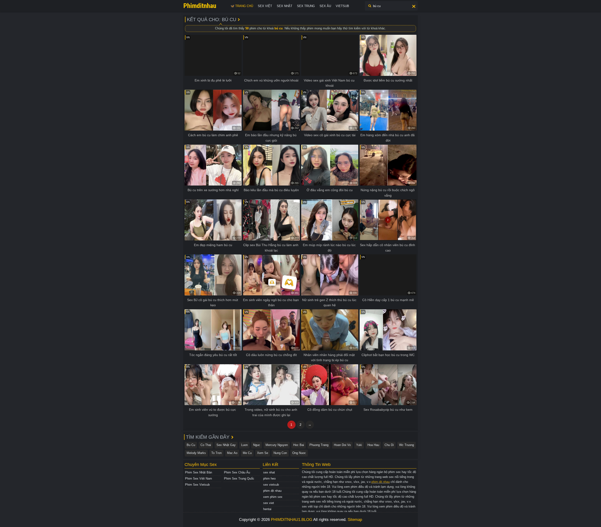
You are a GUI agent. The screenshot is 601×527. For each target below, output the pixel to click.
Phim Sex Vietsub (197, 484)
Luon (244, 445)
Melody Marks (196, 453)
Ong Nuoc (299, 453)
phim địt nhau (272, 490)
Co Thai (205, 445)
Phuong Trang (318, 445)
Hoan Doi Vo (342, 445)
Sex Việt (265, 6)
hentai (267, 509)
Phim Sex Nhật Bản (198, 472)
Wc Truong (406, 445)
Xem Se (262, 453)
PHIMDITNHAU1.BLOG (291, 519)
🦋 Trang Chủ (242, 6)
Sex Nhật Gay (226, 445)
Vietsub (342, 6)
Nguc (256, 445)
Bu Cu (191, 445)
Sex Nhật (284, 6)
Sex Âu (325, 6)
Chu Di (389, 445)
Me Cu (247, 453)
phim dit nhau (380, 482)
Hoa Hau (373, 445)
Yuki (359, 445)
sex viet (268, 503)
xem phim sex (272, 497)
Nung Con (280, 453)
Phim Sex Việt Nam (198, 478)
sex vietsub (271, 484)
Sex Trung (306, 6)
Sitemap (355, 519)
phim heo (269, 478)
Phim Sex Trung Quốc (239, 478)
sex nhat (269, 472)
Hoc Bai (298, 445)
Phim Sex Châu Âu (237, 472)
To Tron (216, 453)
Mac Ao (232, 453)
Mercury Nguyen (277, 445)
